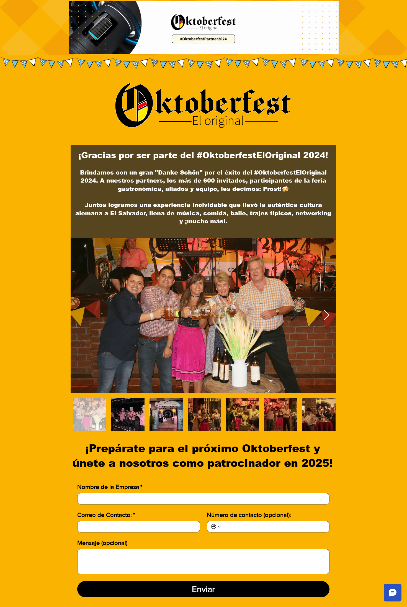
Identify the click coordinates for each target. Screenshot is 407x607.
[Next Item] (326, 315)
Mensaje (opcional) (102, 543)
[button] (332, 48)
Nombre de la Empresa (109, 487)
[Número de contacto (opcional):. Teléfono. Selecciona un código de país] (215, 526)
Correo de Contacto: (106, 515)
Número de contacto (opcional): (249, 515)
